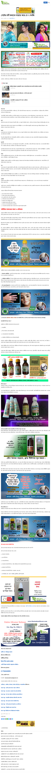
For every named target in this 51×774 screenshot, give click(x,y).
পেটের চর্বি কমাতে (5, 727)
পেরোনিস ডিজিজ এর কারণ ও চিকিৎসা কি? (9, 761)
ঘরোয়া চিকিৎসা (12, 18)
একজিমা (7, 684)
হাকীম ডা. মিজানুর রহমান (6, 652)
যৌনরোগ (11, 684)
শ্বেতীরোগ (3, 684)
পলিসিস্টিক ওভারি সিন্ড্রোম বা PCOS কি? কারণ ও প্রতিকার (12, 759)
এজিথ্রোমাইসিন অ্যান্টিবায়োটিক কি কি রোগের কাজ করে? (11, 746)
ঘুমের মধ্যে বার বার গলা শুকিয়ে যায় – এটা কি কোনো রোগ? (12, 736)
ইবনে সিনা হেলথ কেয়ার (7, 661)
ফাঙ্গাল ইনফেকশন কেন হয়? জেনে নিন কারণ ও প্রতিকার (11, 749)
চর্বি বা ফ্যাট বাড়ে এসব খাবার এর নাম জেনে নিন (9, 766)
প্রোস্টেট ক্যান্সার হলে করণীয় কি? (7, 743)
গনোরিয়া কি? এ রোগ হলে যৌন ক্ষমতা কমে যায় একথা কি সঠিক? (13, 769)
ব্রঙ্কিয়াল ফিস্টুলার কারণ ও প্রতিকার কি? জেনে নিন (10, 756)
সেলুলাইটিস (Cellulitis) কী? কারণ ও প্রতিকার (9, 738)
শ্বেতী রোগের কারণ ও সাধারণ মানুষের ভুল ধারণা (10, 764)
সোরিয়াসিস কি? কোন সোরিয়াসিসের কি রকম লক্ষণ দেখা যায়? (12, 754)
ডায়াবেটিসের (23, 684)
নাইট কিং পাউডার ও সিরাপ (12, 317)
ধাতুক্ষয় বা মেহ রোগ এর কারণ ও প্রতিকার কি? (9, 751)
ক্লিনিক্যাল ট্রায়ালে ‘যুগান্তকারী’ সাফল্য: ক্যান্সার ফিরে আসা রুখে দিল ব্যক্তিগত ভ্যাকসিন (16, 733)
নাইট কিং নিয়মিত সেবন (29, 606)
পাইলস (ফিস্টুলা (16, 684)
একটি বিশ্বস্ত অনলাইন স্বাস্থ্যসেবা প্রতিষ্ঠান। (10, 664)
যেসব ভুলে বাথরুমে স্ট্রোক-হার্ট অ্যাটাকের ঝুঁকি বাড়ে (10, 741)
